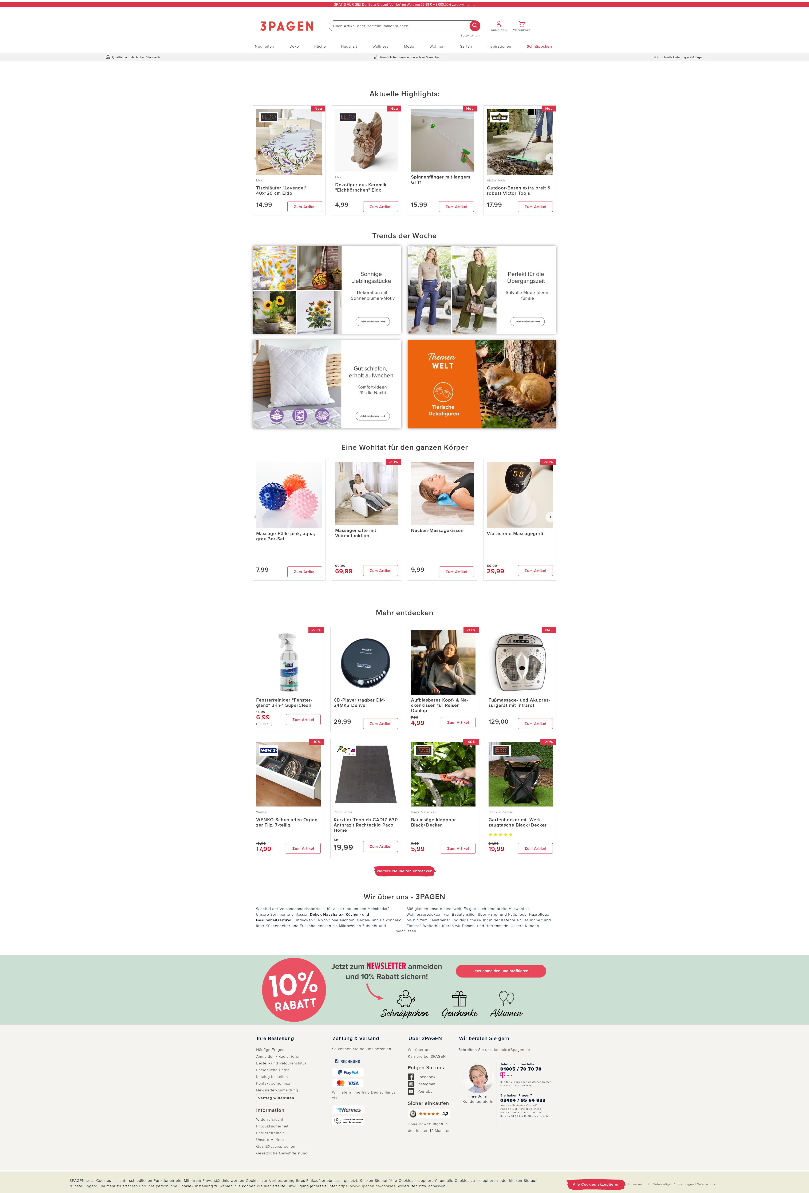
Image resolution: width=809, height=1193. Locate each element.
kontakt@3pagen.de (512, 1049)
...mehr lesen (404, 931)
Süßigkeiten (417, 908)
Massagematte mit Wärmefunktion (355, 533)
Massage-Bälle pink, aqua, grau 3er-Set (285, 536)
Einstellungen (684, 1184)
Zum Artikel (305, 206)
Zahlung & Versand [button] (356, 1038)
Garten (466, 46)
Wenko (261, 812)
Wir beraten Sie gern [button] (484, 1038)
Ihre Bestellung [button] (275, 1038)
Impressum (636, 1184)
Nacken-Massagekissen (437, 530)
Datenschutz (706, 1184)
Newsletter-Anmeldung (277, 1090)
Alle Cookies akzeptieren (596, 1184)
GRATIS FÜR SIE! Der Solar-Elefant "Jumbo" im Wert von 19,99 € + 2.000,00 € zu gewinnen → (404, 4)
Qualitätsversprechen (275, 1146)
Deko (294, 46)
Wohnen (437, 46)
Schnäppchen (539, 46)
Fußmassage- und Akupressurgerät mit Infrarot (519, 702)
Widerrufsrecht (269, 1119)
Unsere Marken (270, 1139)
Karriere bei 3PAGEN (427, 1056)
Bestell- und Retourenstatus (281, 1063)
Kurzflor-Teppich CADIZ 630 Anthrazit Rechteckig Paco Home (366, 825)
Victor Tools (496, 180)
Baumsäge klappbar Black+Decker (433, 822)
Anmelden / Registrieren (278, 1056)
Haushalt (349, 46)
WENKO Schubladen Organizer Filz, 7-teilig (288, 822)
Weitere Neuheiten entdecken (405, 871)
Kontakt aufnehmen (274, 1083)
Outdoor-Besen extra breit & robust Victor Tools (519, 190)
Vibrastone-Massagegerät (516, 534)
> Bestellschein (469, 35)
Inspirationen (499, 46)
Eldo (338, 177)
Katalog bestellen (272, 1076)
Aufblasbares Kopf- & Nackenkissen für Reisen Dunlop (439, 705)
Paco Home (343, 812)
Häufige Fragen (270, 1049)
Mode (409, 46)
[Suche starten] (475, 25)
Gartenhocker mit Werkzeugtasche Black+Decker (518, 822)
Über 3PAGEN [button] (425, 1038)
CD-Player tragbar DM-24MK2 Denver (360, 702)
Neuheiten (264, 46)
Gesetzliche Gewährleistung (282, 1153)
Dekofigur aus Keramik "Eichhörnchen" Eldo (361, 187)
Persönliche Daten (273, 1070)
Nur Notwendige (659, 1184)
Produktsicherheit (272, 1126)
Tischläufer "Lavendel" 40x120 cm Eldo (281, 190)
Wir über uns (419, 1049)
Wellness (380, 46)
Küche (320, 46)
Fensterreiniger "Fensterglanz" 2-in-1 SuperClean (284, 702)
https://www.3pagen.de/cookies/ (367, 1186)
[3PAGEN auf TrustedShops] (430, 1113)
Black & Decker (423, 812)
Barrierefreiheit (270, 1133)
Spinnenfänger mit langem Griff (440, 179)
